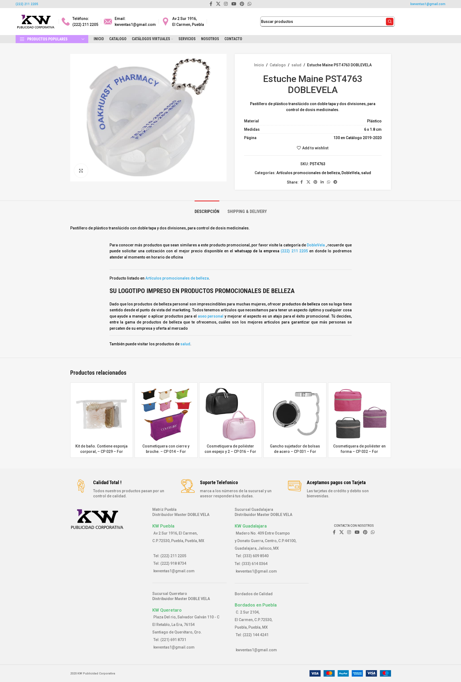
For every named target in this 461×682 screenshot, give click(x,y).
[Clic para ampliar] (81, 170)
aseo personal (211, 316)
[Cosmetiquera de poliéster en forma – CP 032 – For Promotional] (359, 414)
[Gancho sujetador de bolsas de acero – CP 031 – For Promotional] (295, 414)
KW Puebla (163, 526)
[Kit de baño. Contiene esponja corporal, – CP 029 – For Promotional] (102, 414)
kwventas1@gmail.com (427, 4)
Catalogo (278, 65)
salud (296, 65)
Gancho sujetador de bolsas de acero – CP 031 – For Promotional (295, 451)
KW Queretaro (167, 610)
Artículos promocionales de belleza (308, 173)
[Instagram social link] (349, 532)
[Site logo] (36, 21)
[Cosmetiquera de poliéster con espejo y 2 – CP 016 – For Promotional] (230, 414)
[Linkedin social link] (322, 182)
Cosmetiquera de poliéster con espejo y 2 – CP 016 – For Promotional (230, 451)
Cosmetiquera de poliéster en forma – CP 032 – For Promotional (359, 451)
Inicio (259, 65)
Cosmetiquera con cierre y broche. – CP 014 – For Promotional (165, 451)
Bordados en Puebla (256, 605)
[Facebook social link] (301, 182)
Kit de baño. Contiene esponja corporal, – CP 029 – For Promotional (101, 451)
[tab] (207, 209)
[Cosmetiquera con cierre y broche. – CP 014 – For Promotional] (166, 414)
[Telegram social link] (335, 182)
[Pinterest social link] (315, 182)
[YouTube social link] (357, 532)
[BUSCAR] (389, 21)
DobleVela (351, 173)
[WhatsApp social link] (328, 182)
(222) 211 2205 (27, 4)
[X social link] (308, 182)
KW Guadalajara (251, 526)
